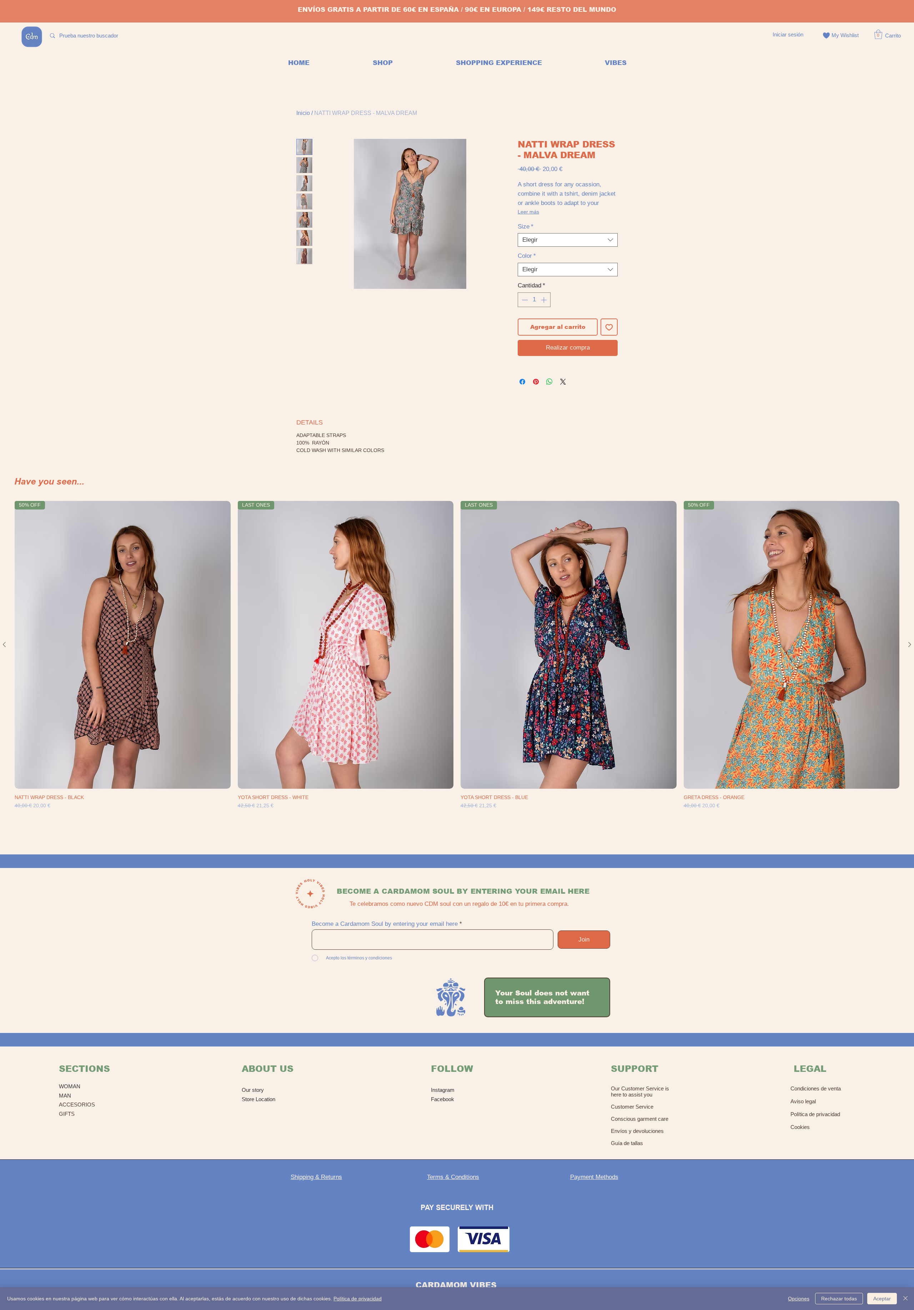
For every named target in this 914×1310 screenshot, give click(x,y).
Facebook (442, 1099)
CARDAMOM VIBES (456, 1285)
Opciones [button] (798, 1298)
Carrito (893, 35)
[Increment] (544, 300)
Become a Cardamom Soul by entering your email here (385, 924)
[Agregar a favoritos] (609, 327)
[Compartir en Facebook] (522, 381)
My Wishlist (845, 35)
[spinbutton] (534, 300)
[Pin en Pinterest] (536, 381)
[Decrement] (524, 300)
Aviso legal (803, 1101)
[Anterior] (4, 644)
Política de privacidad (815, 1114)
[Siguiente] (909, 644)
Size (525, 226)
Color (527, 255)
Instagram (443, 1090)
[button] (878, 34)
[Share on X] (563, 381)
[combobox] (568, 240)
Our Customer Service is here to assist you (640, 1091)
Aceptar (882, 1298)
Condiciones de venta (815, 1088)
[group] (457, 665)
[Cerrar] (905, 1298)
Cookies (800, 1127)
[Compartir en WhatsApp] (549, 381)
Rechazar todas (839, 1298)
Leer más (528, 212)
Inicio (303, 113)
